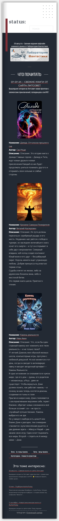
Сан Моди (21, 150)
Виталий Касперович (26, 228)
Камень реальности (29, 335)
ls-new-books (22, 452)
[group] (29, 51)
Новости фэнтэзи (29, 456)
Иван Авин (21, 338)
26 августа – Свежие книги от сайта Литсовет (26, 471)
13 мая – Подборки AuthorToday (21, 486)
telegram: (29, 512)
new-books (43, 452)
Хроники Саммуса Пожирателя (35, 224)
